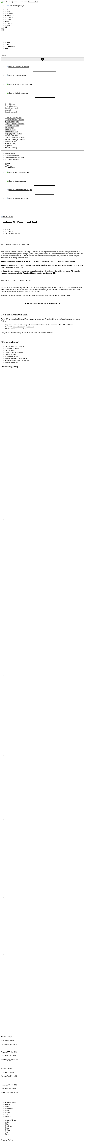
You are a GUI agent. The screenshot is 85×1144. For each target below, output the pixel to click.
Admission (9, 17)
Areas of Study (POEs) (13, 118)
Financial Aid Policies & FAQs (16, 358)
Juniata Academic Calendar (14, 138)
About (7, 25)
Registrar (8, 146)
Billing (7, 1112)
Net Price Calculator (12, 356)
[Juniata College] (44, 5)
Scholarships (15, 244)
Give (7, 21)
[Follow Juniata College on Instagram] (44, 676)
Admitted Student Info (13, 159)
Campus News (10, 1102)
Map (7, 1106)
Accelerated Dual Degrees (14, 120)
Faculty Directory (11, 136)
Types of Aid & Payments (14, 352)
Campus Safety (10, 144)
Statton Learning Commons (15, 140)
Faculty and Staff (11, 112)
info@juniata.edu (12, 1060)
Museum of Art (10, 142)
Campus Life (9, 15)
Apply (7, 11)
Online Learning (11, 148)
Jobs (6, 1114)
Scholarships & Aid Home (14, 346)
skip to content (33, 2)
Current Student (10, 106)
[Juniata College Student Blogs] (44, 755)
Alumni (8, 19)
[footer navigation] (9, 366)
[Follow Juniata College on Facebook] (44, 519)
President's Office (11, 132)
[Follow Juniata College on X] (44, 597)
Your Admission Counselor (14, 157)
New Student (9, 104)
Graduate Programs (12, 122)
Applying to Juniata (12, 155)
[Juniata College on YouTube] (44, 954)
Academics (9, 13)
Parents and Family (12, 108)
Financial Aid (10, 153)
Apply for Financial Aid (13, 348)
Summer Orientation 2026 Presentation (42, 303)
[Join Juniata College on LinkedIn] (44, 897)
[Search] (42, 59)
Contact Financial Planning (21, 280)
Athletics (8, 23)
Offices (7, 1104)
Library (8, 1110)
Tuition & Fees (6, 280)
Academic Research (12, 126)
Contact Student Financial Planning (17, 360)
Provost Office (10, 130)
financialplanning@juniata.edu (23, 327)
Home (7, 229)
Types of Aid (25, 244)
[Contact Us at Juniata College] (44, 819)
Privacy (8, 1116)
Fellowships (9, 128)
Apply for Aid (6, 244)
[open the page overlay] (7, 27)
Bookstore (9, 1108)
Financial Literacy (11, 362)
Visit (7, 9)
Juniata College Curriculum (14, 124)
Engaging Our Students (13, 134)
